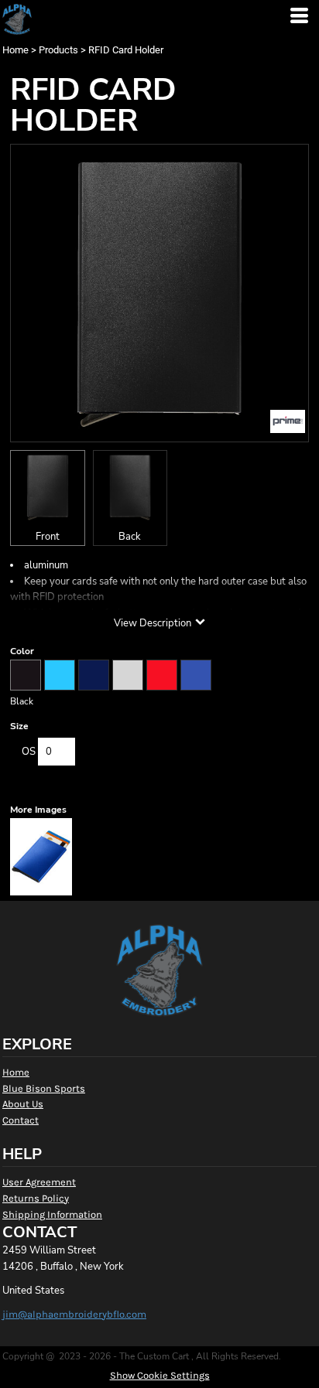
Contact (20, 1120)
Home (15, 50)
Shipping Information (52, 1214)
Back (129, 537)
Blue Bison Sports (43, 1088)
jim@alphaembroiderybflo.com (74, 1314)
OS (29, 752)
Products (58, 50)
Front (48, 537)
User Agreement (39, 1182)
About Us (22, 1104)
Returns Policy (35, 1198)
